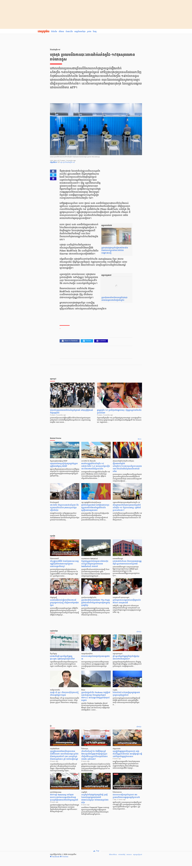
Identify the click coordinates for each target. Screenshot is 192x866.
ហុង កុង (62, 162)
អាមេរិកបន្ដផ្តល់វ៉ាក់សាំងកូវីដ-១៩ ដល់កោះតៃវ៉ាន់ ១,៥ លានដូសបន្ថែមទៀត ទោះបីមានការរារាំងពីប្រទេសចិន (95, 466)
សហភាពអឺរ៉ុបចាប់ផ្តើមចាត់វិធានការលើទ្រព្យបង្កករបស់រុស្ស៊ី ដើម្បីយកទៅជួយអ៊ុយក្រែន (64, 602)
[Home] (43, 31)
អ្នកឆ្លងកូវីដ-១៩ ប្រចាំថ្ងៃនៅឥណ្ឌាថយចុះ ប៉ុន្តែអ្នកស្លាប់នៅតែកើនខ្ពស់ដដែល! (119, 411)
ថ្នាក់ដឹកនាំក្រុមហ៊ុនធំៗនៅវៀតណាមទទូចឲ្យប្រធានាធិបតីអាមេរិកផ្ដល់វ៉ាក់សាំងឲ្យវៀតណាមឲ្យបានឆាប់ (95, 507)
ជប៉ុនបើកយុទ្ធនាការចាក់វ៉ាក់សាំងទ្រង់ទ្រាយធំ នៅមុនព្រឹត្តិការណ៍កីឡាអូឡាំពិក (71, 411)
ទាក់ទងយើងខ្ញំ (121, 854)
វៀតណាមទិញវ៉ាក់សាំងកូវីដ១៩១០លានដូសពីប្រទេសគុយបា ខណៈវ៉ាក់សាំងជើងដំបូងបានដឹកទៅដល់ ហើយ (127, 467)
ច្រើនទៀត (139, 632)
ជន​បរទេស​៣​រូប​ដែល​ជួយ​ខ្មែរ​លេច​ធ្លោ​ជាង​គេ (95, 658)
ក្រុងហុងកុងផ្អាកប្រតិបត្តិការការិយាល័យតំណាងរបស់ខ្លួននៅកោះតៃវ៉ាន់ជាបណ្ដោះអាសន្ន (114, 250)
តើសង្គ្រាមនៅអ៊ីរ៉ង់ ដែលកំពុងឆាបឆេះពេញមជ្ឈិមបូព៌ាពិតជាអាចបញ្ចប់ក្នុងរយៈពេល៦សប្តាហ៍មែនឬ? (64, 564)
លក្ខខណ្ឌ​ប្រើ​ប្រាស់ (137, 854)
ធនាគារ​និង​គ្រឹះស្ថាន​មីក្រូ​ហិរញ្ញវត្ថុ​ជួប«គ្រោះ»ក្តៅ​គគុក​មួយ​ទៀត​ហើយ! (62, 658)
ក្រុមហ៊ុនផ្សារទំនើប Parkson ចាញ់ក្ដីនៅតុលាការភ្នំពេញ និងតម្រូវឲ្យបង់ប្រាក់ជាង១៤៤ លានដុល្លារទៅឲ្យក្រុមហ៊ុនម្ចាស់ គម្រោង (95, 696)
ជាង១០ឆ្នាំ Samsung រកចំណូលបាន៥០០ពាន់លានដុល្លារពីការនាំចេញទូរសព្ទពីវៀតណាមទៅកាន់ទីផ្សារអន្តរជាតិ (64, 797)
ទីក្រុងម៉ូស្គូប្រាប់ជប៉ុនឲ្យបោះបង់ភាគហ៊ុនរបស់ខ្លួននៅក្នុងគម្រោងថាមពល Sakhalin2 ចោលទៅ (94, 564)
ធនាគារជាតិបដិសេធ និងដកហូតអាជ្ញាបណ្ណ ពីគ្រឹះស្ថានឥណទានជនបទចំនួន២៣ (127, 562)
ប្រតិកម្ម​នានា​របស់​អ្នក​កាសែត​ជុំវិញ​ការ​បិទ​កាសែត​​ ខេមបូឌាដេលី (127, 601)
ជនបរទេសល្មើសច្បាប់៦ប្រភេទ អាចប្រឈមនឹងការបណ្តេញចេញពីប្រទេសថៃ (126, 796)
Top (97, 851)
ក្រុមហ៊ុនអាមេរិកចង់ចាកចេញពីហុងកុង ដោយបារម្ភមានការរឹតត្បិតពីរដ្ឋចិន (114, 299)
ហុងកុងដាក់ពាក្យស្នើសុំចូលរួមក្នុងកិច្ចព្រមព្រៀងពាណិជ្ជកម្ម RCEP (64, 465)
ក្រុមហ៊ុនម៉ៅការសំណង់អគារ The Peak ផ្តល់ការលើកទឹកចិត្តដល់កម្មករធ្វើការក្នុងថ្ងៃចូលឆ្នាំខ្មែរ (95, 602)
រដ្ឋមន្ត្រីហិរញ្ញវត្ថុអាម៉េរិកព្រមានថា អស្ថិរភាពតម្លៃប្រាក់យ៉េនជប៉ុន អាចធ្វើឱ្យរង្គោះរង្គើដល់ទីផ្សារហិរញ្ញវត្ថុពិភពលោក (127, 754)
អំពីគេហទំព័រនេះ (113, 854)
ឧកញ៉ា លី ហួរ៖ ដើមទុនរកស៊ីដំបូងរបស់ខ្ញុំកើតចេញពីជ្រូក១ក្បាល (64, 694)
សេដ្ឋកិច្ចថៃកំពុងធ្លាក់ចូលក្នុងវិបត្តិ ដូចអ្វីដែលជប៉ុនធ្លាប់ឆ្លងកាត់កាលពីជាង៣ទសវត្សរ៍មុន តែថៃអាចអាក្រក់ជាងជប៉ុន (94, 798)
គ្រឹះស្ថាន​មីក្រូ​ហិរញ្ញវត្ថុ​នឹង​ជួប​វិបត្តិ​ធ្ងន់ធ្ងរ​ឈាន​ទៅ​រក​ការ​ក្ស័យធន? (126, 658)
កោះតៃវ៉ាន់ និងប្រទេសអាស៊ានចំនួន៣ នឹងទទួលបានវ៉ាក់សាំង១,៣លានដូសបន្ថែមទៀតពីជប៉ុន (64, 507)
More (139, 439)
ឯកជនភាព (129, 854)
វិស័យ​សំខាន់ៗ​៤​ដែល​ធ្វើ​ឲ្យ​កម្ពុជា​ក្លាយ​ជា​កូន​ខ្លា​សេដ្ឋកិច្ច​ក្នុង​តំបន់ (126, 694)
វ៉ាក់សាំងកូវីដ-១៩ (70, 162)
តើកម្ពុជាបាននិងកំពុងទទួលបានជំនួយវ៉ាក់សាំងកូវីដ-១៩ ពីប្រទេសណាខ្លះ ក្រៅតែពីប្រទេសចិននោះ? (127, 507)
